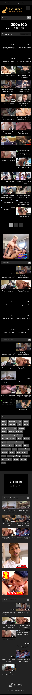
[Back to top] (27, 690)
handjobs (11, 442)
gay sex (27, 438)
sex (4, 456)
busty (13, 435)
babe (4, 424)
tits (10, 459)
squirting (11, 456)
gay (20, 438)
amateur (12, 421)
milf (15, 449)
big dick (22, 428)
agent (4, 421)
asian (26, 421)
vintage (24, 459)
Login (18, 3)
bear (26, 424)
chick (20, 435)
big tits (12, 431)
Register (24, 3)
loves (26, 445)
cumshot (5, 438)
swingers (26, 456)
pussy (25, 452)
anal (20, 421)
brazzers (5, 435)
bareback (12, 424)
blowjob (20, 431)
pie (19, 452)
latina (12, 445)
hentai (4, 445)
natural (5, 452)
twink (16, 459)
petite (12, 452)
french (13, 438)
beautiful (5, 428)
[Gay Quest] (13, 10)
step (19, 456)
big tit (4, 431)
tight (4, 459)
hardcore (20, 442)
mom (28, 449)
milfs (21, 449)
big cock (14, 428)
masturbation (6, 449)
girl (4, 442)
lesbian (19, 445)
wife (4, 463)
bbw (20, 424)
